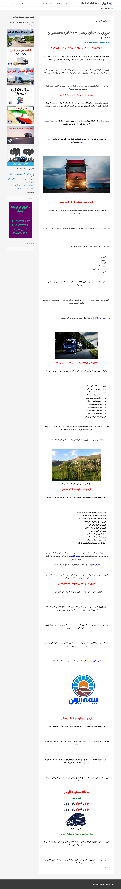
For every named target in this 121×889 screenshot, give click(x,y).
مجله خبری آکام (29, 243)
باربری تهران (60, 3)
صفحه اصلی (69, 3)
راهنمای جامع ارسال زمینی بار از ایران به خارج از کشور (21, 175)
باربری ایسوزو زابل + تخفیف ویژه (25, 188)
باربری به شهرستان (48, 3)
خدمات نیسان (25, 3)
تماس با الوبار (13, 3)
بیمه (84, 591)
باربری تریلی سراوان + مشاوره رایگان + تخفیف (21, 185)
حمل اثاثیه (36, 3)
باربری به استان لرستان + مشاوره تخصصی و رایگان (79, 35)
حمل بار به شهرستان (104, 42)
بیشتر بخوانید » (105, 868)
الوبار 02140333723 (94, 3)
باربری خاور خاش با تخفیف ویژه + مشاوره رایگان (21, 179)
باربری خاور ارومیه (29, 182)
